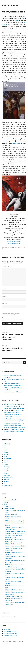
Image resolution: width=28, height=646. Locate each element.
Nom (4, 289)
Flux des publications (10, 631)
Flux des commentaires (10, 633)
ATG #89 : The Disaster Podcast (14, 590)
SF (4, 483)
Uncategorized (8, 485)
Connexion (7, 629)
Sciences (6, 479)
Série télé (6, 481)
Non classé (7, 475)
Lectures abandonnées (10, 500)
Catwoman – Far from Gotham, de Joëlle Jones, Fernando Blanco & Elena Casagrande (15, 425)
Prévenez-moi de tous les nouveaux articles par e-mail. (13, 319)
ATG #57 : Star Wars (11, 514)
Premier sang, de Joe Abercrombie (14, 408)
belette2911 (7, 423)
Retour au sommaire (14, 243)
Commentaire (7, 266)
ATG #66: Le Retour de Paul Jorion (15, 531)
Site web (5, 303)
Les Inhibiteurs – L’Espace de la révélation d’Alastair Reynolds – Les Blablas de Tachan (14, 417)
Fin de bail (8, 506)
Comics (6, 452)
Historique (7, 467)
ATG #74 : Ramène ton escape (14, 542)
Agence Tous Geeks (9, 508)
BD (4, 446)
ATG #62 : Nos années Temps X (14, 521)
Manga (6, 473)
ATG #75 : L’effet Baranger (13, 544)
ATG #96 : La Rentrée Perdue (13, 596)
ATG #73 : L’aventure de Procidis (14, 540)
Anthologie (7, 443)
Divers (5, 456)
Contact (6, 502)
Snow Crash (16, 143)
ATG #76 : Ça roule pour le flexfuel (15, 546)
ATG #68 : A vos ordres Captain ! (14, 533)
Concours (6, 454)
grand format (11, 241)
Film (5, 462)
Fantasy (20, 247)
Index (5, 498)
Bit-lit (5, 450)
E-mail (4, 296)
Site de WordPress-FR (10, 635)
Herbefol (6, 247)
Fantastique (7, 458)
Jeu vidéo (6, 471)
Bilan (5, 448)
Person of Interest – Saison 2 (12, 392)
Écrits (5, 504)
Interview (6, 469)
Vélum (17, 20)
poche (19, 241)
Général (6, 464)
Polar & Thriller (8, 477)
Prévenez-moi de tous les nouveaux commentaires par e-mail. (10, 314)
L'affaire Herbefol (10, 5)
